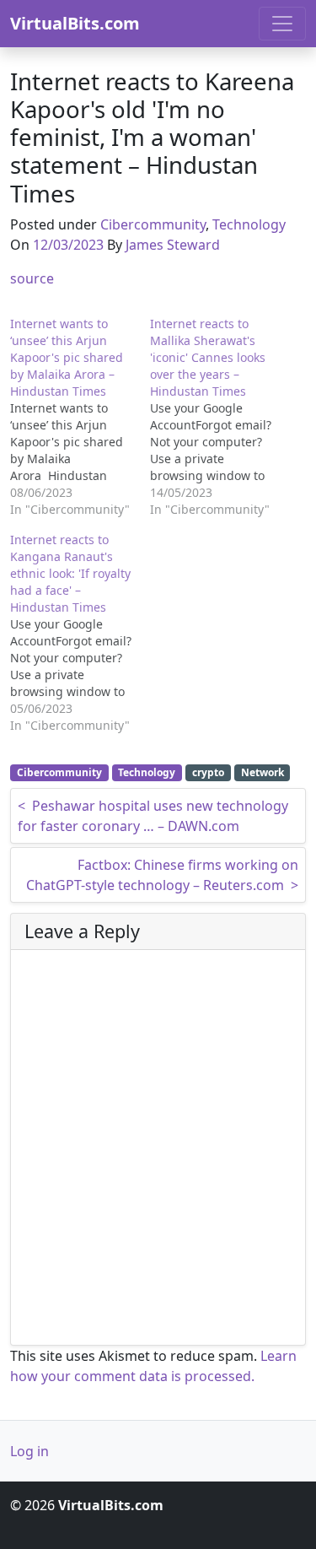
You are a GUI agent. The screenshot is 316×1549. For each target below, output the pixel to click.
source (32, 278)
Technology (249, 224)
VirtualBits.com (75, 23)
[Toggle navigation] (282, 23)
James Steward (173, 244)
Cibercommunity (153, 224)
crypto (208, 772)
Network (262, 772)
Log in (29, 1451)
